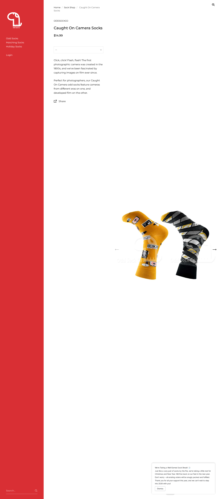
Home (57, 7)
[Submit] (36, 490)
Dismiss (160, 489)
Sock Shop (69, 7)
